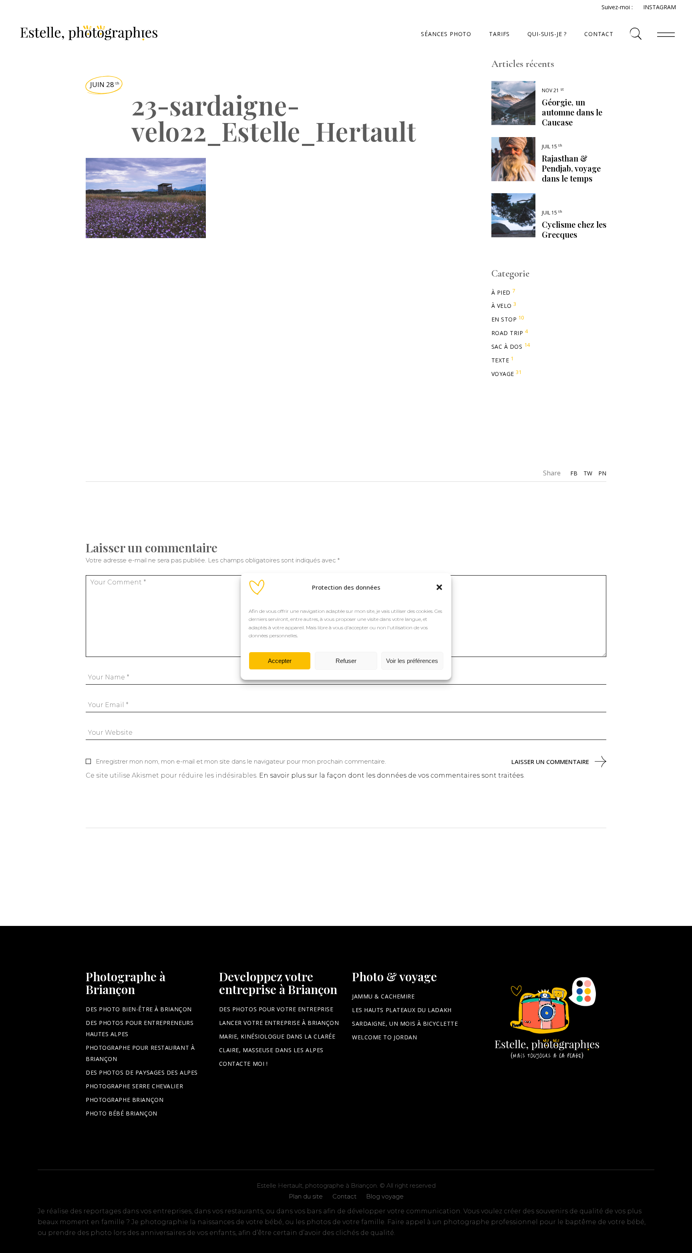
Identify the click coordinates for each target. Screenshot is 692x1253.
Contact (344, 1196)
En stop (504, 319)
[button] (439, 587)
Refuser (346, 660)
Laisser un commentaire (550, 762)
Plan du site (306, 1196)
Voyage (502, 374)
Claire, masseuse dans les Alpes (271, 1050)
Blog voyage (385, 1196)
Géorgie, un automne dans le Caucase (572, 112)
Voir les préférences (412, 660)
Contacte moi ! (243, 1063)
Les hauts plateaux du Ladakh (402, 1010)
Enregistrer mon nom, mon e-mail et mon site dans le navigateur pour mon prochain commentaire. (241, 761)
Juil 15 (552, 146)
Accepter (280, 660)
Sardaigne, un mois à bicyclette (405, 1023)
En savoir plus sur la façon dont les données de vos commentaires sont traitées (391, 775)
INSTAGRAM (659, 7)
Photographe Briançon (124, 1099)
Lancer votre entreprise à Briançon (279, 1023)
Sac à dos (507, 346)
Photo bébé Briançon (121, 1113)
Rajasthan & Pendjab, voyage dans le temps (571, 168)
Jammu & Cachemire (383, 996)
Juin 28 (104, 84)
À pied (501, 292)
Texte (500, 360)
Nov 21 (553, 90)
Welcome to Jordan (384, 1037)
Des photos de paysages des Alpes (142, 1072)
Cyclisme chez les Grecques (574, 229)
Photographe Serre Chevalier (134, 1086)
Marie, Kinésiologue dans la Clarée (277, 1036)
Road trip (507, 333)
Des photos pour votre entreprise (276, 1009)
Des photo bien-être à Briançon (139, 1009)
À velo (501, 305)
